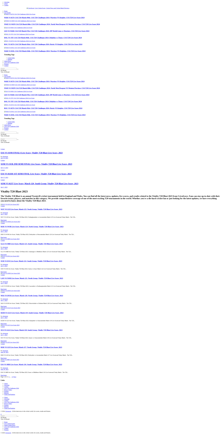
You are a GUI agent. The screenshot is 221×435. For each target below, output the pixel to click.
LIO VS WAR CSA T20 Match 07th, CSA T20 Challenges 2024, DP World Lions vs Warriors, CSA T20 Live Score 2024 (46, 31)
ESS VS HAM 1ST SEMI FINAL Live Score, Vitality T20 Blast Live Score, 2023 (36, 174)
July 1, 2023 (4, 335)
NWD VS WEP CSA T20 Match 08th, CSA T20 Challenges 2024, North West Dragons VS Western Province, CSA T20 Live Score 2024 (52, 24)
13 (12, 377)
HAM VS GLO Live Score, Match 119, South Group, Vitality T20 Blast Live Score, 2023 (32, 313)
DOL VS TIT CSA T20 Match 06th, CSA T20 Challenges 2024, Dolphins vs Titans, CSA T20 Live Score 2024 (43, 38)
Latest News (7, 61)
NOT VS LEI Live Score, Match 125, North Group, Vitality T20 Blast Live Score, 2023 (31, 209)
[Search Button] (17, 139)
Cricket (3, 149)
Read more (4, 220)
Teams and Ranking (9, 394)
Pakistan (10, 59)
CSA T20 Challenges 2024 (11, 62)
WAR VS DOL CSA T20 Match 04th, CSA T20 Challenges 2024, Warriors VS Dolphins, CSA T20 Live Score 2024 (44, 51)
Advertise (6, 2)
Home (6, 11)
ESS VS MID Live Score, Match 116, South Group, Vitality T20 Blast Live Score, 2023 (31, 364)
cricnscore (5, 156)
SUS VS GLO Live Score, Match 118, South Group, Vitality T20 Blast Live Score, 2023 (32, 330)
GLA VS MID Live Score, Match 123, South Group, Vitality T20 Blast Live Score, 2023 (32, 244)
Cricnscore (8, 411)
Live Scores (7, 12)
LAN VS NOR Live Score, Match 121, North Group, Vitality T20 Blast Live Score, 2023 (32, 278)
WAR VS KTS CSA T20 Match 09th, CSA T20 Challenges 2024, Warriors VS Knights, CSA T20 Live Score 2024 (44, 18)
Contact (6, 5)
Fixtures (6, 64)
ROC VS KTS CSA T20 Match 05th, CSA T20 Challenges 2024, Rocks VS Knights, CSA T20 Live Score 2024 (43, 44)
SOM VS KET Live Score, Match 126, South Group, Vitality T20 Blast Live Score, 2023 (39, 183)
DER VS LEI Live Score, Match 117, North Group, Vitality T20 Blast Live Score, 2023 (31, 347)
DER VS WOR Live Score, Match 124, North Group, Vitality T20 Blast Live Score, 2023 (32, 226)
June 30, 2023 (4, 352)
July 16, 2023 (4, 158)
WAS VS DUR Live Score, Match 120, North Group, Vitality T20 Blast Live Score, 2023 (32, 295)
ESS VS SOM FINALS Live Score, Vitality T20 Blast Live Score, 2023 (32, 153)
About (6, 3)
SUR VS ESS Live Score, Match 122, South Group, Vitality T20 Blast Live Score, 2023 (31, 261)
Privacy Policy (8, 390)
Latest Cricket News (9, 425)
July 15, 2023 (4, 167)
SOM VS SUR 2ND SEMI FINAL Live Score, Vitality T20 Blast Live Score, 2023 (36, 164)
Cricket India (11, 58)
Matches (6, 393)
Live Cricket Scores (9, 423)
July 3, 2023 (4, 187)
